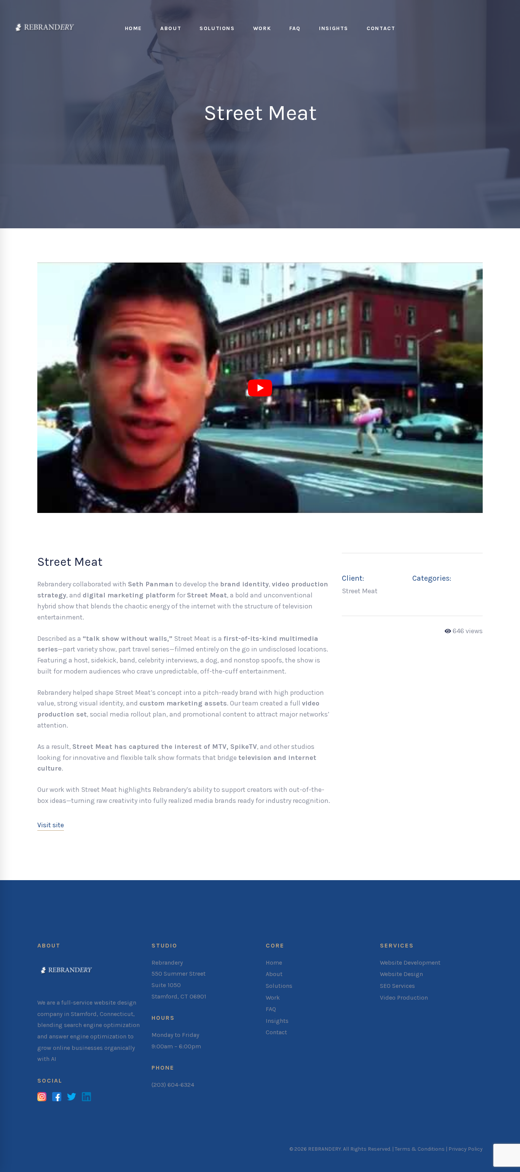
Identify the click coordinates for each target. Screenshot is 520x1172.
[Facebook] (56, 1098)
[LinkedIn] (86, 1098)
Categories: (431, 578)
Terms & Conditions (420, 1149)
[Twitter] (71, 1098)
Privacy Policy (465, 1149)
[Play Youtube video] (260, 388)
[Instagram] (41, 1098)
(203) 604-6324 (173, 1084)
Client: (353, 578)
